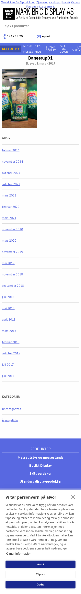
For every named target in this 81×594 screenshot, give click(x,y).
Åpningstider (10, 420)
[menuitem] (18, 2)
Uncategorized (11, 409)
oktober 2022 (11, 184)
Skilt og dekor (64, 48)
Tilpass (40, 574)
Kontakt (66, 2)
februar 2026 (10, 150)
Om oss (75, 2)
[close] (73, 497)
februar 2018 (10, 342)
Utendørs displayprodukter (41, 481)
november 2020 (12, 229)
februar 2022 (10, 207)
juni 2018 (8, 297)
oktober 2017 (11, 353)
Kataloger (55, 2)
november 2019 (12, 252)
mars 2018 (9, 331)
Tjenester (42, 2)
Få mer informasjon (18, 553)
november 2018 (12, 274)
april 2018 (9, 319)
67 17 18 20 (15, 36)
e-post (46, 36)
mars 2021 (9, 218)
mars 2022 (9, 195)
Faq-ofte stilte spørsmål (40, 6)
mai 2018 (8, 308)
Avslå (40, 564)
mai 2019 (8, 263)
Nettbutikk (10, 49)
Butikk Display (51, 49)
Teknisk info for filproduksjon (18, 2)
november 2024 (12, 161)
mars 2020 (9, 240)
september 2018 (13, 286)
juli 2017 (8, 364)
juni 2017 (8, 376)
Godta (40, 584)
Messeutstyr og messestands (32, 48)
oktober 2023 (11, 173)
